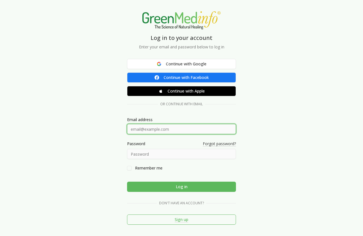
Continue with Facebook (186, 77)
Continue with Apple (186, 91)
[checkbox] (129, 168)
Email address (140, 120)
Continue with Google (186, 63)
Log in (181, 186)
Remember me (148, 168)
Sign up (181, 219)
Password (136, 144)
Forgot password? (219, 143)
